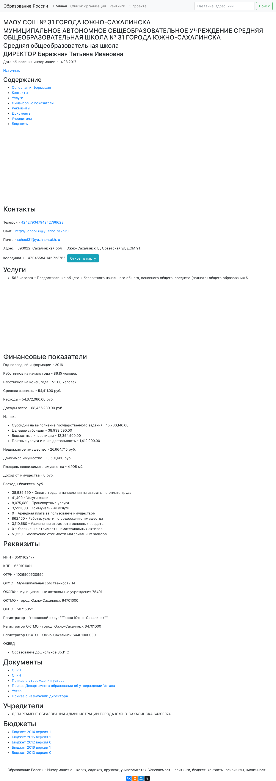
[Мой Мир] (141, 778)
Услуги (17, 98)
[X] (147, 778)
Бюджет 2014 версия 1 (31, 732)
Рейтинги (117, 6)
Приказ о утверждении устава (38, 680)
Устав (17, 691)
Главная (60, 6)
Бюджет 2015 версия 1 (31, 737)
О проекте (137, 6)
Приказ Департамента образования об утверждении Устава (63, 685)
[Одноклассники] (135, 778)
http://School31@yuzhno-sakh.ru (42, 231)
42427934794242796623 (42, 222)
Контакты (20, 92)
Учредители (22, 118)
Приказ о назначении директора (40, 696)
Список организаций (88, 6)
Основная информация (31, 87)
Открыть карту (83, 258)
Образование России (25, 6)
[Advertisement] (132, 168)
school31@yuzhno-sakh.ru (38, 239)
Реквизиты (21, 108)
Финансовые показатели (33, 103)
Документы (21, 113)
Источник (11, 70)
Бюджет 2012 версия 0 (31, 742)
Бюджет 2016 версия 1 (31, 747)
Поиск (264, 6)
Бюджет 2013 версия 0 (31, 752)
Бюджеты (20, 123)
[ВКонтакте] (129, 778)
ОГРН (16, 670)
